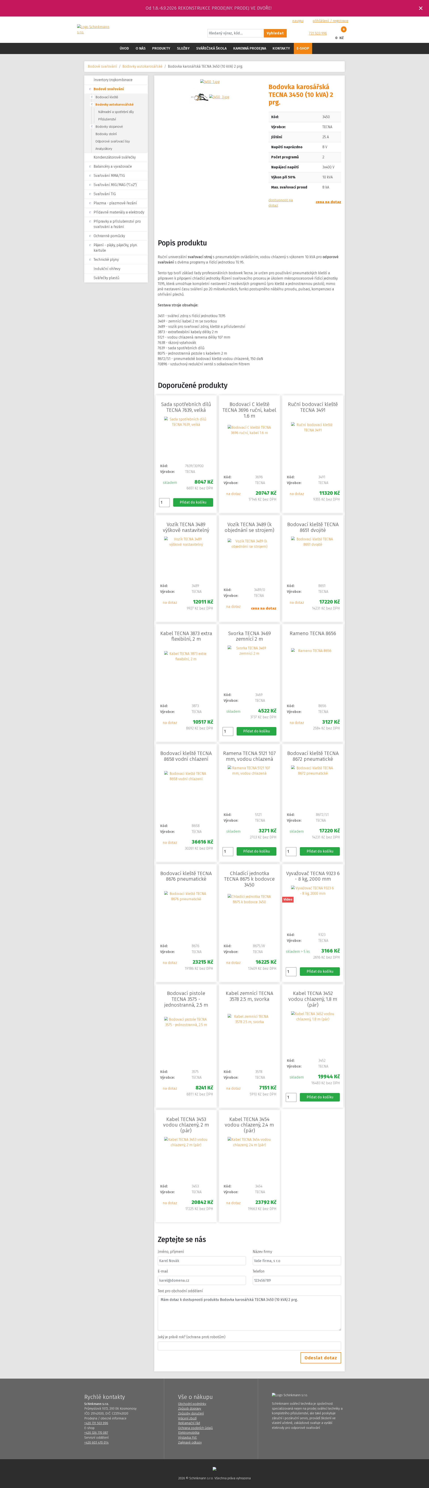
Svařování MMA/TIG (109, 175)
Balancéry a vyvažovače (113, 166)
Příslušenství (107, 119)
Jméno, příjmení (171, 1252)
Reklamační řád (189, 1423)
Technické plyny (106, 259)
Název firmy (262, 1252)
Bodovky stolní (106, 134)
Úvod (124, 48)
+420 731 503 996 (96, 1423)
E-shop (303, 48)
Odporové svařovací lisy (112, 141)
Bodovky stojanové (109, 127)
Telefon (259, 1271)
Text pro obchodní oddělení (180, 1291)
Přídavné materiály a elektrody (119, 212)
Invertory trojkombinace (113, 80)
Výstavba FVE (187, 1438)
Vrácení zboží (187, 1418)
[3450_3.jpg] (219, 97)
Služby (183, 48)
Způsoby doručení (191, 1413)
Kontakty (281, 48)
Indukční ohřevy (107, 269)
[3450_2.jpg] (199, 97)
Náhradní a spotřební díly (116, 112)
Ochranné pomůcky (109, 236)
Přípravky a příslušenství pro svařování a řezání (117, 224)
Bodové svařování (102, 66)
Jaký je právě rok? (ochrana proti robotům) (191, 1337)
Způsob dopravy (189, 1409)
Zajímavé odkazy (190, 1442)
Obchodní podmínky (192, 1404)
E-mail (163, 1271)
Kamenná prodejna (249, 48)
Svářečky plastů (106, 278)
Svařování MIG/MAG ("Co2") (115, 185)
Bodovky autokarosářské (142, 66)
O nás (141, 48)
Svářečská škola (211, 48)
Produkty (161, 48)
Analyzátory (103, 149)
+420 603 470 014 (96, 1442)
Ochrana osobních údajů (195, 1428)
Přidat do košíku (193, 502)
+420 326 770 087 (96, 1433)
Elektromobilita (188, 1433)
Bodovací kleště (106, 97)
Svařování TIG (105, 194)
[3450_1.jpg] (209, 81)
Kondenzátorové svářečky (115, 157)
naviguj (298, 21)
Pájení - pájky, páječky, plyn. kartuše (116, 248)
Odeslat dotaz (321, 1358)
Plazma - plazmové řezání (115, 203)
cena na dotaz (328, 202)
